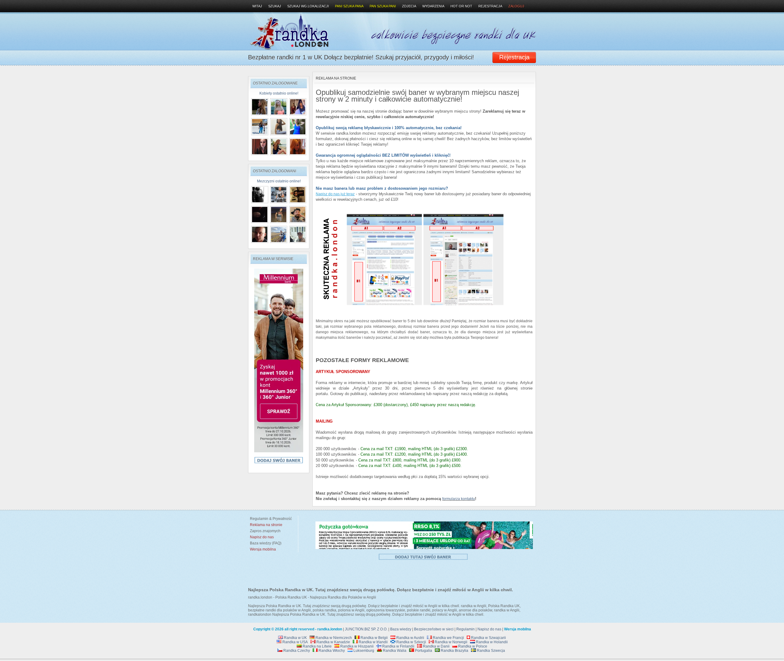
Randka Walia (394, 650)
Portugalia (423, 650)
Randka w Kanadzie (332, 642)
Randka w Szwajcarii (488, 638)
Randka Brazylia (454, 650)
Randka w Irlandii (373, 642)
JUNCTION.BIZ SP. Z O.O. (366, 629)
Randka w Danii (436, 646)
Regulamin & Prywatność (270, 519)
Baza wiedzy (400, 629)
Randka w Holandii (491, 642)
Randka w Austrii (409, 638)
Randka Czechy (296, 650)
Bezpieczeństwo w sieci (434, 629)
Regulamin (465, 629)
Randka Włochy (331, 650)
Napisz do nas (489, 629)
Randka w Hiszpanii (356, 646)
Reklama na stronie (336, 78)
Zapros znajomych (265, 531)
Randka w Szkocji (410, 642)
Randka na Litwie (317, 646)
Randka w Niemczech (333, 638)
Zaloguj (516, 6)
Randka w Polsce (472, 646)
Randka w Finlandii (397, 646)
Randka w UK (295, 638)
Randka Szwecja (490, 650)
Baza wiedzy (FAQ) (264, 543)
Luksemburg (363, 650)
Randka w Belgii (374, 638)
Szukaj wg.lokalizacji (308, 6)
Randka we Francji (448, 638)
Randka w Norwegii (450, 642)
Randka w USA (294, 642)
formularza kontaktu (458, 499)
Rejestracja (490, 6)
